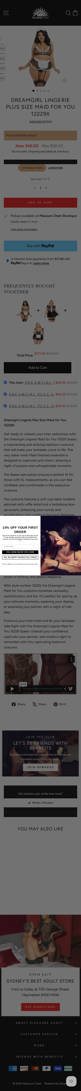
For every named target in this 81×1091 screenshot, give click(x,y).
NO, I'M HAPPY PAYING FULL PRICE (20, 557)
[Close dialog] (79, 518)
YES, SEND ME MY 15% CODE (20, 552)
